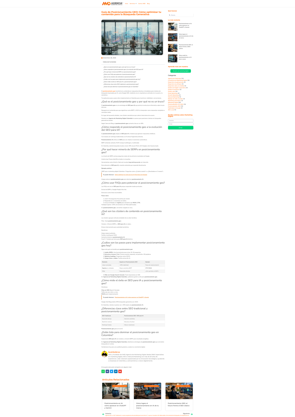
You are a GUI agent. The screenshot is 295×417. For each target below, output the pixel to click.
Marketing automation (174, 100)
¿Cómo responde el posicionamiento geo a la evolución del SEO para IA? (123, 69)
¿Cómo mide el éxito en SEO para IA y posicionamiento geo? (120, 82)
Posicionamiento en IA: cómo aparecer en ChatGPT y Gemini (185, 25)
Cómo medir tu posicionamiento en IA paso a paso (185, 57)
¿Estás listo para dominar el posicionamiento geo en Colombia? (121, 87)
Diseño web (171, 91)
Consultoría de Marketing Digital (177, 80)
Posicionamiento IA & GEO (175, 104)
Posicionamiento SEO (174, 106)
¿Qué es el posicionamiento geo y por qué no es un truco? (119, 67)
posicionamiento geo (109, 91)
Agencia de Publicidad (174, 78)
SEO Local (171, 110)
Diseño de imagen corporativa (177, 87)
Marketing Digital (173, 102)
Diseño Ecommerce (173, 89)
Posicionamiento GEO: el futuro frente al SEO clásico (186, 46)
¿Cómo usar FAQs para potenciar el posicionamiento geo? (119, 74)
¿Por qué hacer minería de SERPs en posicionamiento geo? (120, 72)
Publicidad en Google (174, 108)
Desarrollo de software (174, 84)
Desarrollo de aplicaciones (175, 82)
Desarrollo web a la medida (176, 86)
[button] (133, 3)
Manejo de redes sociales (175, 99)
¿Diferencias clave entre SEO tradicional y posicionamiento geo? (121, 84)
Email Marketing (172, 93)
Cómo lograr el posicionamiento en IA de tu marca (186, 36)
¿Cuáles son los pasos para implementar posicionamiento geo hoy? (122, 79)
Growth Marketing (173, 95)
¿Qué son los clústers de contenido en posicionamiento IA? (120, 77)
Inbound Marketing (173, 97)
